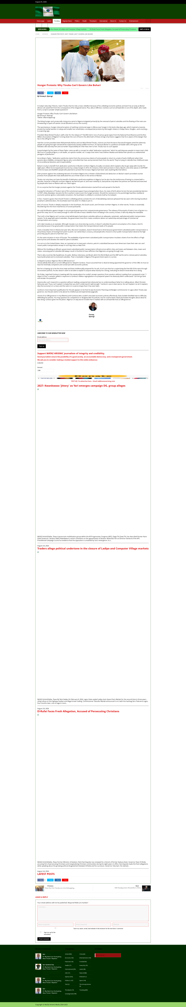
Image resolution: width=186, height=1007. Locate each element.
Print (142, 88)
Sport (38, 25)
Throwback (93, 21)
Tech (66, 984)
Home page (40, 21)
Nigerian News (67, 21)
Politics (77, 21)
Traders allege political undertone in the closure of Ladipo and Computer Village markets (93, 548)
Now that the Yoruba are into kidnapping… (60, 888)
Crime (81, 954)
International (103, 21)
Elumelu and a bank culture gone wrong (128, 29)
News (81, 973)
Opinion (63, 88)
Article (67, 954)
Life (66, 973)
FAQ (44, 25)
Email (147, 88)
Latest (49, 21)
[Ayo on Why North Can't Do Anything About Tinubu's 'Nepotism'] (38, 956)
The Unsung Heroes (85, 984)
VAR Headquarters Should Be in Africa (128, 888)
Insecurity (82, 965)
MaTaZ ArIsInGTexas (42, 101)
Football (81, 961)
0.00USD (40, 363)
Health (84, 21)
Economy (67, 958)
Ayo (44, 88)
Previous (50, 886)
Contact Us (122, 21)
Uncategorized (69, 994)
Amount (39, 367)
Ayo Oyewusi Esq (48, 965)
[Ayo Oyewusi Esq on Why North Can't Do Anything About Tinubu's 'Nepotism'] (38, 966)
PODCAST (82, 977)
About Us (113, 21)
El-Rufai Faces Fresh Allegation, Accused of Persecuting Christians (88, 29)
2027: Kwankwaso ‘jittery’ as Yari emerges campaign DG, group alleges (81, 385)
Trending (57, 21)
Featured (67, 961)
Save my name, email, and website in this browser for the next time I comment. (98, 928)
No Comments (75, 88)
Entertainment (133, 21)
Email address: (42, 337)
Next (137, 886)
